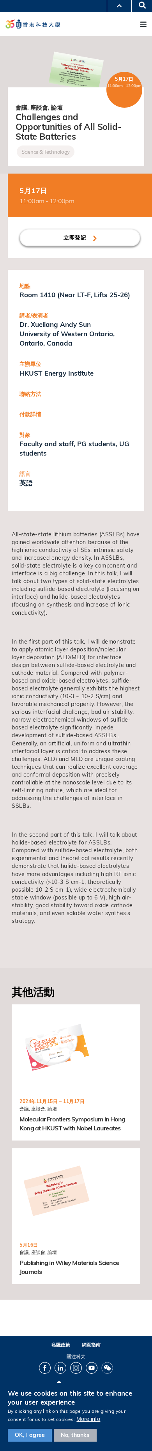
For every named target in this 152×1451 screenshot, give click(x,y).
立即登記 (76, 237)
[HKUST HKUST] (32, 24)
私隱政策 (60, 1345)
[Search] (139, 5)
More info (88, 1419)
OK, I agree (30, 1435)
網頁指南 (91, 1345)
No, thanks (75, 1435)
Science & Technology (45, 152)
